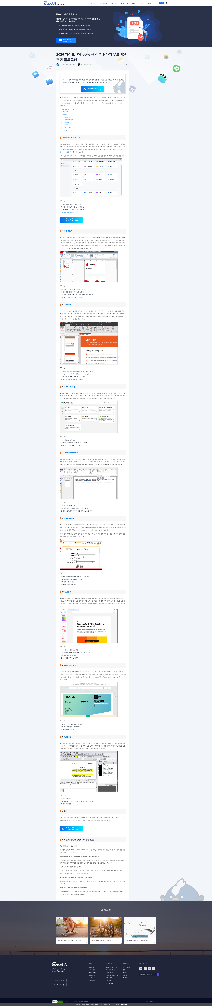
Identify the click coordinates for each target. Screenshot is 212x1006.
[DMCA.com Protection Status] (61, 1001)
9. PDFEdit (64, 130)
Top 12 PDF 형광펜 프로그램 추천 (101, 940)
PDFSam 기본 (70, 387)
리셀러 (124, 970)
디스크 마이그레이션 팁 (112, 975)
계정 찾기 (125, 977)
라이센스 (76, 1001)
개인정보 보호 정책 (68, 1001)
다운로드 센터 (58, 980)
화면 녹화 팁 (109, 977)
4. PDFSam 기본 (66, 117)
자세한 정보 (116, 1004)
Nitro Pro (67, 305)
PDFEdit (67, 737)
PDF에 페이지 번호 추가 (68, 212)
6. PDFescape (65, 122)
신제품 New (92, 980)
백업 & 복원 (114, 3)
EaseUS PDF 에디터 (72, 138)
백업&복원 (92, 975)
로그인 (161, 3)
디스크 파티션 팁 (110, 972)
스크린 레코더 (92, 972)
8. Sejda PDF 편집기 (67, 127)
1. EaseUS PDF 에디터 (67, 109)
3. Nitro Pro (64, 114)
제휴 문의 (125, 972)
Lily (61, 64)
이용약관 (81, 1001)
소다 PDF (68, 231)
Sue (82, 64)
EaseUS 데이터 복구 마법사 (94, 881)
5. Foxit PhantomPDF (67, 119)
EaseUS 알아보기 (127, 967)
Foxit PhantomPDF (72, 453)
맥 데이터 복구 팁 (110, 970)
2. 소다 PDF (64, 111)
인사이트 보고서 (110, 983)
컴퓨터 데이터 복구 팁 (111, 967)
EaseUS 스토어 (58, 984)
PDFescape (69, 518)
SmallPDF (67, 592)
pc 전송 (91, 977)
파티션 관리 (103, 3)
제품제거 (86, 1001)
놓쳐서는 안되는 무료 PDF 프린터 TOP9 (69, 940)
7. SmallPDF (64, 125)
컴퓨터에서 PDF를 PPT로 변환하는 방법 (137, 940)
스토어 (150, 3)
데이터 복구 (92, 3)
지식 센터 (108, 980)
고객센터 (125, 975)
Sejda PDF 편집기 (71, 665)
